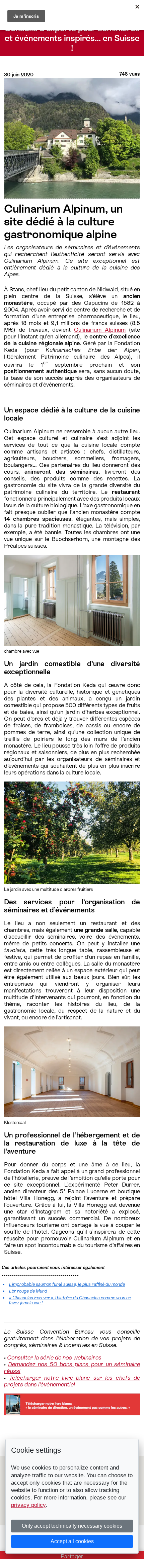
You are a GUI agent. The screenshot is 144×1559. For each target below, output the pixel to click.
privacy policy (28, 1505)
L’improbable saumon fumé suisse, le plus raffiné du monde (67, 1284)
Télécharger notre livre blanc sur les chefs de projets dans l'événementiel (72, 1381)
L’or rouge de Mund (28, 1291)
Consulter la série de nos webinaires (54, 1357)
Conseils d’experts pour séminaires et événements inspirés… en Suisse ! (72, 38)
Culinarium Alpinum (100, 329)
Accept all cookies (72, 1541)
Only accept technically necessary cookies (72, 1526)
